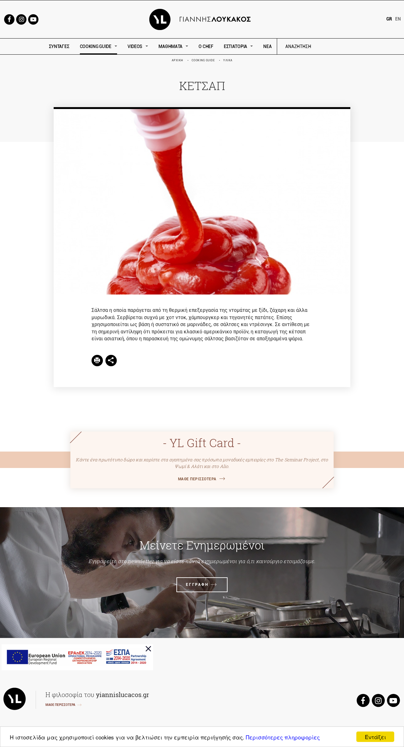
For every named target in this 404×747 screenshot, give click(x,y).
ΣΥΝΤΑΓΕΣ (59, 46)
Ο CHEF (206, 46)
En (398, 18)
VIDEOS (135, 46)
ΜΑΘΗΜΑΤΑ (170, 46)
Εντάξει (375, 737)
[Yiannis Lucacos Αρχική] (202, 19)
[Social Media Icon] (9, 19)
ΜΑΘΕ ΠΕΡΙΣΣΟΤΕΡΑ (197, 479)
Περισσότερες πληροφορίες (283, 737)
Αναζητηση (343, 47)
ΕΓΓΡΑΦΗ (197, 584)
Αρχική (177, 60)
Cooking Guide (203, 60)
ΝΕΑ (267, 46)
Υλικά (228, 60)
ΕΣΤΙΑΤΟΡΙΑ (235, 46)
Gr (389, 18)
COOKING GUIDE (95, 46)
